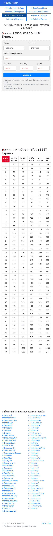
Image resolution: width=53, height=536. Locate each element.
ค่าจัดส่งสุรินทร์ (7, 491)
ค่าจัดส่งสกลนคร (34, 476)
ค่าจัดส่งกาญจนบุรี (8, 418)
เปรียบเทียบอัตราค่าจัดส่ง (14, 8)
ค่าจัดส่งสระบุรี (33, 483)
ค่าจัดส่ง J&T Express (39, 15)
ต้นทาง (6, 43)
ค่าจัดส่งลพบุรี (33, 471)
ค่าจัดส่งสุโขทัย (33, 491)
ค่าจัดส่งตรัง (6, 430)
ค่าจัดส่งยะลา (33, 463)
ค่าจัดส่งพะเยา (33, 453)
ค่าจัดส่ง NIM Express (38, 19)
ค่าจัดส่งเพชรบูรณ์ (35, 506)
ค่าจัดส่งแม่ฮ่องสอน (9, 511)
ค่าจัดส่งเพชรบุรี (8, 506)
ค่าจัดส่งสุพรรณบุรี (8, 488)
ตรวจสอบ (26, 75)
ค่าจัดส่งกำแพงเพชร (9, 420)
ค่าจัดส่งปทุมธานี (8, 448)
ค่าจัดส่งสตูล (32, 478)
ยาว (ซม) (23, 64)
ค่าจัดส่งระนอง (33, 466)
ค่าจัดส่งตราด (33, 430)
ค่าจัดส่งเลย (6, 508)
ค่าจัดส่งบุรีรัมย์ (33, 446)
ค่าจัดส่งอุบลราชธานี (9, 501)
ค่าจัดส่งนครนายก (35, 433)
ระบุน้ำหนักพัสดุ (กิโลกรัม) (12, 53)
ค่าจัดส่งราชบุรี (33, 468)
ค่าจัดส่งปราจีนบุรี (8, 450)
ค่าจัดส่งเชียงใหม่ (34, 503)
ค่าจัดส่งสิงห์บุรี (33, 486)
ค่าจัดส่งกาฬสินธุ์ (34, 418)
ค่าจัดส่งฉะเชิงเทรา (35, 423)
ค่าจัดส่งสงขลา (7, 478)
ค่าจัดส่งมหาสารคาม (36, 461)
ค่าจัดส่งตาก (6, 433)
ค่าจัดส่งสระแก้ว (8, 486)
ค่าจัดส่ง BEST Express (14, 15)
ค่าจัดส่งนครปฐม (8, 435)
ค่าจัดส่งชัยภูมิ (7, 428)
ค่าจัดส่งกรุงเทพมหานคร (37, 415)
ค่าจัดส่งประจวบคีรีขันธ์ (36, 448)
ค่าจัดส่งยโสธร (7, 466)
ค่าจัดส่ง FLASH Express (38, 12)
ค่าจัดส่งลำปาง (7, 473)
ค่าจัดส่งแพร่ (32, 508)
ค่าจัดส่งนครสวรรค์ (9, 440)
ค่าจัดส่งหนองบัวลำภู (36, 493)
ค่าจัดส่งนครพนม (34, 435)
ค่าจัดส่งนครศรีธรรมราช (37, 438)
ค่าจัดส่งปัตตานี (34, 450)
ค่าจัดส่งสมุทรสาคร (9, 483)
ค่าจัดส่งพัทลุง (33, 456)
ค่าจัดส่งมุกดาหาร (8, 463)
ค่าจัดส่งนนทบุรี (34, 440)
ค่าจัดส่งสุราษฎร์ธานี (35, 488)
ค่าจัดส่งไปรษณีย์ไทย (39, 8)
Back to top (46, 523)
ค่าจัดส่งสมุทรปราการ (10, 481)
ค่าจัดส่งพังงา (7, 456)
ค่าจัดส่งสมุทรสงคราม (36, 481)
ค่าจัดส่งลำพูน (33, 473)
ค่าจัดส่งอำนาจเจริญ (9, 496)
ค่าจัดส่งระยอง (7, 468)
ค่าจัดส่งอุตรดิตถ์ (8, 498)
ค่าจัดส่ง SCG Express (14, 19)
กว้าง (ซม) (7, 64)
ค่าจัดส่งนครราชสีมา (9, 438)
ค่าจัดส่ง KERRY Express (14, 12)
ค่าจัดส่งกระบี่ (7, 415)
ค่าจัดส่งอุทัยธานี (34, 498)
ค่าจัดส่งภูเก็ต (7, 461)
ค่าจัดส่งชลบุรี (7, 425)
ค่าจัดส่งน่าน (33, 443)
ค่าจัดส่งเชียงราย (8, 503)
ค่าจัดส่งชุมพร (33, 428)
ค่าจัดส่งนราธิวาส (8, 443)
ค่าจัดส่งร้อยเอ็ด (7, 471)
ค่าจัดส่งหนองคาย (8, 493)
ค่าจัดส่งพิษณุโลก (34, 458)
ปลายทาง (31, 43)
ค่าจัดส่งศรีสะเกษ (8, 476)
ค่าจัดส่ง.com (11, 2)
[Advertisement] (26, 119)
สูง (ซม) (39, 64)
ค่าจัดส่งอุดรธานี (34, 496)
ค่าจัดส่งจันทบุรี (7, 423)
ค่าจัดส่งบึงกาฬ (7, 446)
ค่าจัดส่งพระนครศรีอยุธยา (11, 453)
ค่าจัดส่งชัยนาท (34, 425)
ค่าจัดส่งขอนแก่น (34, 420)
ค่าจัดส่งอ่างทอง (34, 501)
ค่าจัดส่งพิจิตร (7, 458)
